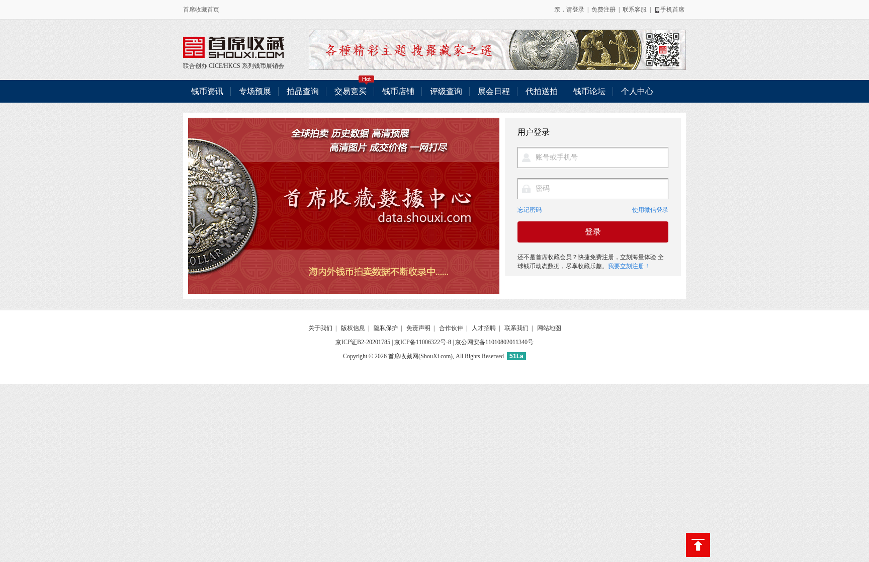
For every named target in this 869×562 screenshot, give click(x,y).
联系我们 (516, 328)
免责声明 (418, 328)
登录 (578, 9)
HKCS (232, 65)
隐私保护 (386, 328)
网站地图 (549, 328)
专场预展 (255, 91)
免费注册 (603, 9)
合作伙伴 (451, 328)
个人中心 (637, 91)
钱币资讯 (207, 91)
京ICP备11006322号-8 (422, 342)
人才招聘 (484, 328)
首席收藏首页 (201, 9)
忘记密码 (529, 210)
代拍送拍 (542, 91)
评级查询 (446, 91)
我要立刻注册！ (629, 266)
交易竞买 (350, 91)
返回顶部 (698, 545)
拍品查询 (303, 91)
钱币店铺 (398, 91)
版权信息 (353, 328)
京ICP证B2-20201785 (362, 342)
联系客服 (635, 9)
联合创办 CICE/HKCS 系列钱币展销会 (233, 47)
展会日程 (494, 91)
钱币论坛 (589, 91)
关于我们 (320, 328)
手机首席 (672, 9)
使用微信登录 (650, 210)
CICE (215, 65)
